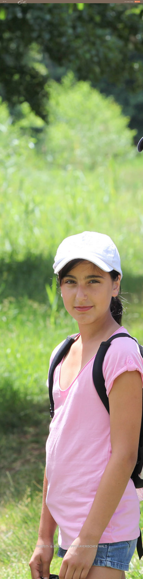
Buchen (138, 1)
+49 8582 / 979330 (129, 1)
